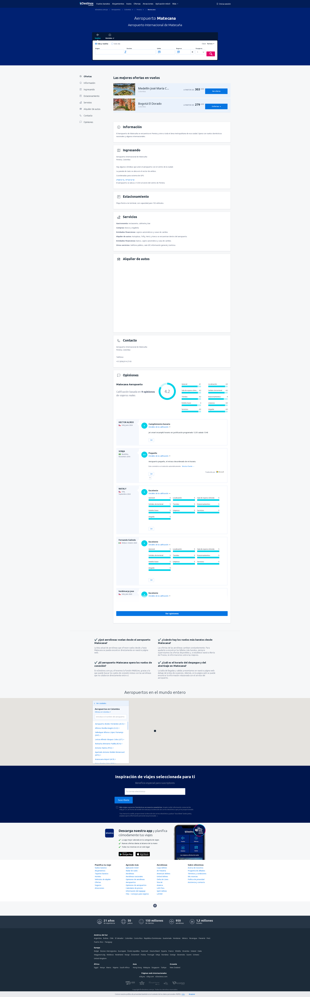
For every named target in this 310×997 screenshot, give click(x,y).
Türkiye (163, 967)
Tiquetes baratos (101, 873)
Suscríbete (123, 800)
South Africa (124, 967)
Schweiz (196, 954)
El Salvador (119, 938)
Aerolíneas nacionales (134, 876)
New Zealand (175, 967)
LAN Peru (160, 888)
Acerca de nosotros (195, 868)
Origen (97, 48)
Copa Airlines (162, 868)
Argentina (98, 938)
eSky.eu (142, 976)
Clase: (204, 44)
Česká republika (133, 951)
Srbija (158, 954)
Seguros (98, 885)
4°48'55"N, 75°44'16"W (125, 180)
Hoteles (98, 876)
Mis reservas (193, 876)
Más (174, 3)
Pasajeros (199, 48)
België (96, 951)
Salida (159, 48)
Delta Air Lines (162, 879)
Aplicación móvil (162, 3)
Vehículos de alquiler (103, 879)
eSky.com (150, 976)
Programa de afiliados (196, 871)
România (164, 954)
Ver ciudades (101, 703)
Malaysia (146, 967)
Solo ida (117, 44)
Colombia (128, 938)
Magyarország (99, 954)
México (185, 938)
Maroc (108, 967)
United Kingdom (100, 958)
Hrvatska (185, 951)
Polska (143, 954)
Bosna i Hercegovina (108, 951)
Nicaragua (193, 938)
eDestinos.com (161, 976)
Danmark (144, 951)
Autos (129, 3)
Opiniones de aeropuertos (136, 885)
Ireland (193, 951)
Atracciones (148, 3)
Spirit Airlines (162, 891)
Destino (129, 48)
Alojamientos (118, 3)
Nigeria (115, 967)
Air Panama (161, 871)
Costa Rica (138, 938)
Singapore (155, 967)
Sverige (173, 954)
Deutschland (155, 951)
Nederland (119, 954)
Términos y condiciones (197, 873)
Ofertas (137, 3)
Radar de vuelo (132, 871)
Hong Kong (137, 967)
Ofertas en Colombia (102, 712)
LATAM (159, 894)
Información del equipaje (135, 891)
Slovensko (181, 954)
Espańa (164, 951)
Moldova (110, 954)
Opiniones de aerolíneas (135, 879)
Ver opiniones (172, 613)
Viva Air (160, 882)
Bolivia (105, 938)
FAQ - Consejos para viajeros (137, 894)
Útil (151, 440)
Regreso (179, 48)
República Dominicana (152, 938)
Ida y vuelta (103, 44)
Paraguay (108, 942)
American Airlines (163, 873)
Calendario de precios (134, 888)
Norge (127, 954)
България (122, 951)
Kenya (102, 967)
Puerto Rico (98, 942)
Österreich (135, 954)
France (171, 951)
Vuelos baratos (103, 3)
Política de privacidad (196, 879)
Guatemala (167, 938)
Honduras (177, 938)
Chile (111, 938)
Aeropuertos (131, 882)
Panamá (202, 938)
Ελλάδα (178, 951)
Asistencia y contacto (196, 882)
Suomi (188, 954)
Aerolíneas (130, 873)
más (183, 994)
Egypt (96, 967)
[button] (155, 731)
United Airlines (162, 876)
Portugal (150, 954)
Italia (200, 951)
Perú (208, 938)
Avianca (160, 885)
